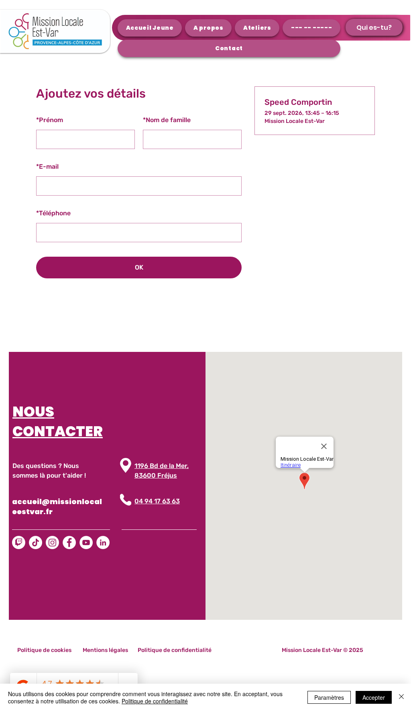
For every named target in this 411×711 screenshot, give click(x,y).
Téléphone (53, 213)
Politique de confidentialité (155, 701)
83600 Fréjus (155, 475)
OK (139, 267)
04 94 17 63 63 (157, 501)
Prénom (49, 120)
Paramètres (329, 697)
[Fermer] (401, 697)
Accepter (373, 697)
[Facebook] (69, 542)
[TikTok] (35, 542)
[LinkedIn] (103, 542)
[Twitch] (18, 542)
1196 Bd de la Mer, (161, 466)
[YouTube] (86, 542)
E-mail (47, 166)
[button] (374, 27)
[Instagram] (52, 542)
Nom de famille (167, 120)
